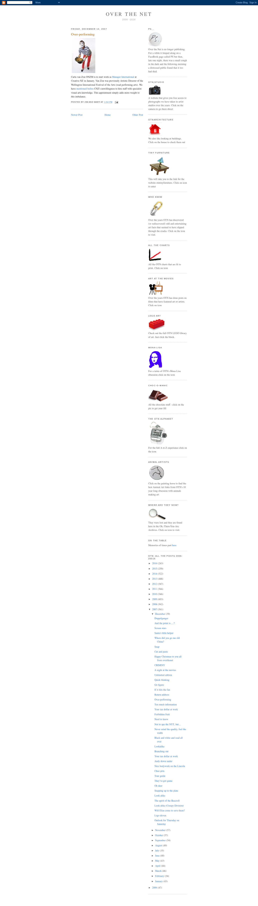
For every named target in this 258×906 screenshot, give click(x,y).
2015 (155, 568)
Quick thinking (161, 679)
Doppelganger (161, 618)
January (159, 881)
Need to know (161, 719)
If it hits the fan (162, 689)
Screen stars (160, 628)
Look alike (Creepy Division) (169, 805)
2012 (155, 583)
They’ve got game (163, 780)
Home (108, 114)
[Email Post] (116, 102)
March (158, 870)
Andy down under (163, 761)
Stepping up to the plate (166, 790)
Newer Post (76, 114)
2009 (155, 599)
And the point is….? (164, 623)
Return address (161, 694)
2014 (155, 573)
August (159, 845)
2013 (155, 578)
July (157, 850)
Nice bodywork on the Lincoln (169, 766)
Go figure (159, 684)
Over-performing (83, 34)
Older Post (138, 114)
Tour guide (159, 775)
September (160, 840)
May (157, 860)
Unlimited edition (163, 675)
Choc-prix (159, 771)
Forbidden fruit (162, 714)
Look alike (159, 795)
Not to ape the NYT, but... (167, 724)
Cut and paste (161, 651)
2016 (155, 563)
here (174, 545)
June (157, 855)
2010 (155, 594)
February (160, 876)
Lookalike (159, 746)
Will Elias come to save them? (169, 810)
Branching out (161, 751)
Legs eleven (160, 815)
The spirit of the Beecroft (167, 800)
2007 (155, 609)
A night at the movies (165, 670)
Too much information (165, 704)
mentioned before (85, 88)
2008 (155, 604)
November (160, 830)
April (158, 865)
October (159, 835)
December (160, 613)
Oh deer (158, 785)
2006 (155, 887)
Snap (156, 646)
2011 (155, 589)
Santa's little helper (163, 633)
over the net (129, 14)
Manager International (123, 76)
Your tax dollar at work (166, 709)
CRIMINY (159, 665)
